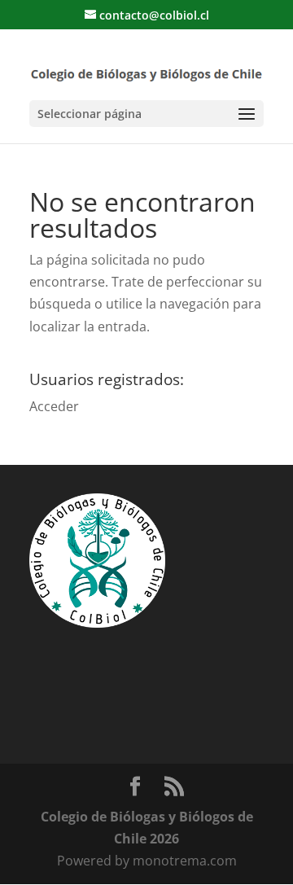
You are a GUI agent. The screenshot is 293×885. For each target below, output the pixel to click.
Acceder (54, 406)
